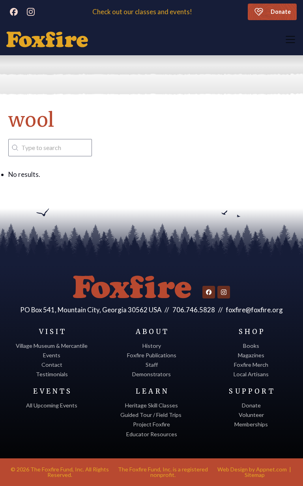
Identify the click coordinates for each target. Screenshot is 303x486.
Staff (152, 364)
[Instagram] (30, 11)
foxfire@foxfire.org (254, 310)
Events (51, 355)
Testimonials (52, 374)
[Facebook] (13, 11)
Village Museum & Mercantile (52, 345)
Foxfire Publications (151, 355)
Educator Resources (151, 434)
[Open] (290, 39)
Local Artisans (251, 374)
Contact (51, 364)
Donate (281, 11)
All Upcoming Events (51, 405)
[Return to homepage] (132, 287)
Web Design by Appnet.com (252, 469)
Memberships (251, 424)
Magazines (251, 355)
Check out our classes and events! (142, 12)
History (151, 345)
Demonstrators (151, 374)
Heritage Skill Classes (151, 405)
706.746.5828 (193, 310)
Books (251, 345)
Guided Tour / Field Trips (151, 414)
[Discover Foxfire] (47, 39)
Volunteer (251, 414)
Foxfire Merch (251, 364)
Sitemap (255, 474)
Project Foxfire (151, 424)
